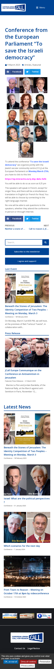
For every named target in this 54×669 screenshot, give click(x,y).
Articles (27, 64)
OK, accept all (11, 662)
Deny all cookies (28, 662)
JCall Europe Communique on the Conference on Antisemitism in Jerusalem (23, 374)
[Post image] (27, 288)
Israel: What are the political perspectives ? (27, 500)
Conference (9, 317)
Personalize (45, 662)
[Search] (45, 242)
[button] (40, 7)
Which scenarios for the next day (22, 545)
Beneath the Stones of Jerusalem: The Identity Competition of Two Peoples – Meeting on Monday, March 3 (26, 310)
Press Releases (17, 381)
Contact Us (19, 648)
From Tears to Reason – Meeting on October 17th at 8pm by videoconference (26, 591)
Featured (36, 64)
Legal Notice (34, 648)
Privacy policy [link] (27, 666)
